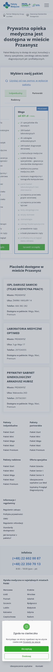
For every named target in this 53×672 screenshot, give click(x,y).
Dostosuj (26, 656)
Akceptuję (26, 649)
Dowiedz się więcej (31, 642)
